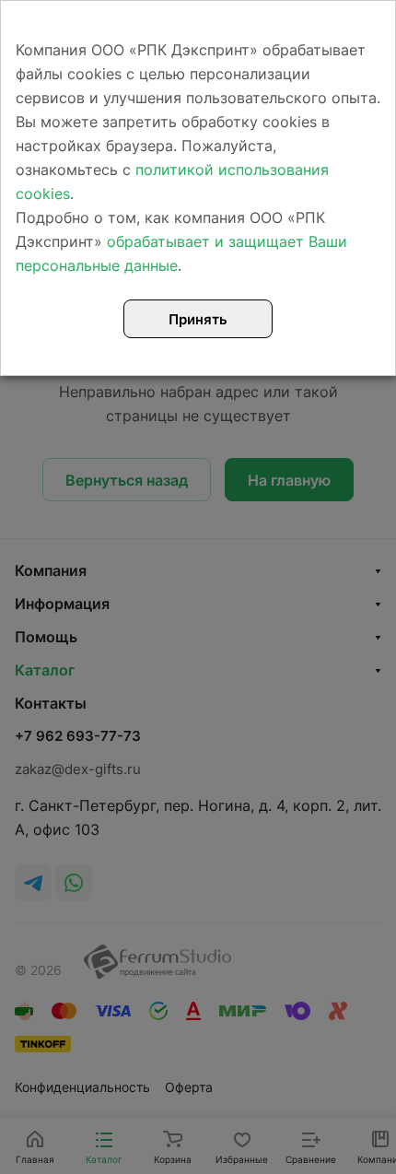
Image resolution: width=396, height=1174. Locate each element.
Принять (198, 319)
